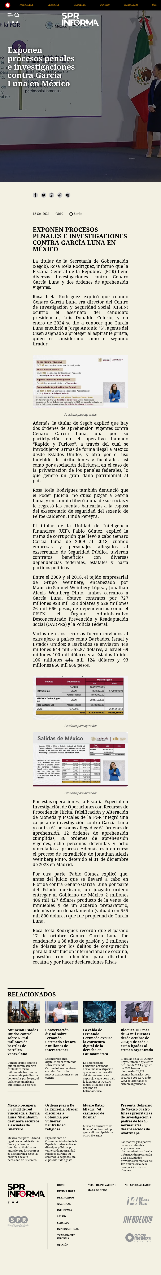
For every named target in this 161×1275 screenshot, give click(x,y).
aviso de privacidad (102, 1185)
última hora (66, 1191)
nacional (64, 1204)
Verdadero (75, 4)
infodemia (64, 1210)
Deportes (24, 4)
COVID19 (49, 4)
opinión (62, 1244)
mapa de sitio (97, 1190)
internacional (68, 1229)
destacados (65, 1197)
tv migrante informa (66, 1236)
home (61, 1185)
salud (61, 1216)
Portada (132, 4)
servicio (63, 1222)
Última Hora (104, 4)
